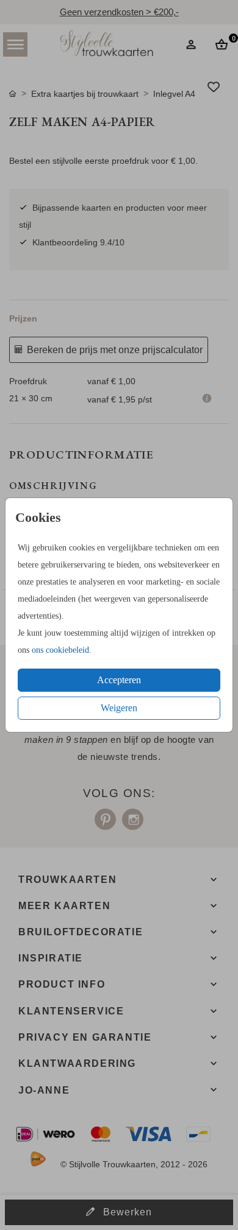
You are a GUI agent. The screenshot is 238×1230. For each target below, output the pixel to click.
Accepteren (119, 680)
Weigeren (119, 708)
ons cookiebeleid (60, 650)
